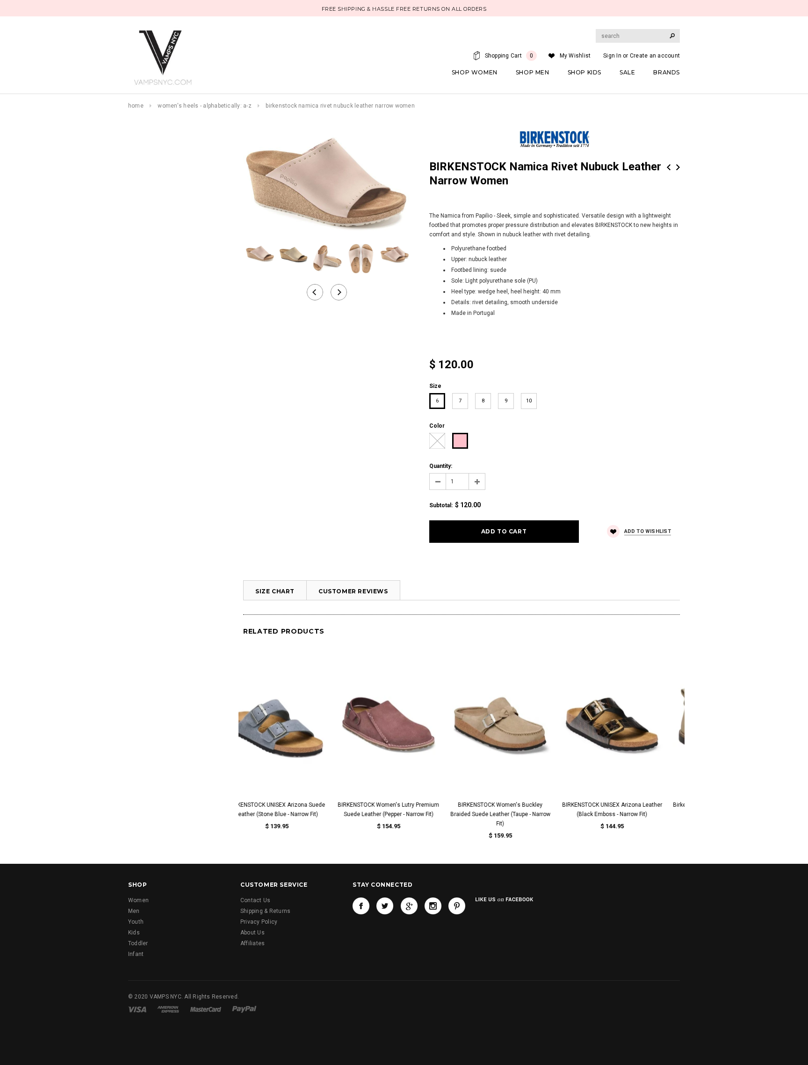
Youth (136, 922)
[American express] (168, 1009)
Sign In (612, 55)
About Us (252, 932)
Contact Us (255, 900)
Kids (134, 932)
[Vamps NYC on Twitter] (384, 905)
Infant (136, 954)
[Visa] (137, 1009)
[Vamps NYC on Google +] (409, 905)
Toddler (138, 943)
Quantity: (440, 466)
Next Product (678, 167)
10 (529, 401)
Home (136, 105)
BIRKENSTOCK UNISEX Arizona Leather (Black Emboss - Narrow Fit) (630, 809)
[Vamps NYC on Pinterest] (456, 905)
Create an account (655, 55)
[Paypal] (244, 1009)
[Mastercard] (205, 1009)
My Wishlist (575, 55)
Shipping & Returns (265, 911)
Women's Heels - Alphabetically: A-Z (204, 105)
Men (134, 911)
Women (138, 900)
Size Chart (275, 591)
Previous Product (669, 167)
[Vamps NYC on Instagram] (433, 905)
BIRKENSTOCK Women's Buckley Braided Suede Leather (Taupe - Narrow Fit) (518, 814)
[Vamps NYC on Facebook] (361, 905)
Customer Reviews (353, 591)
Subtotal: (441, 505)
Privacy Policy (258, 922)
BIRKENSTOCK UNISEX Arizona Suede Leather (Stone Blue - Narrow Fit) (294, 809)
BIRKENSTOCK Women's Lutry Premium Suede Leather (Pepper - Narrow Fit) (406, 809)
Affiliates (252, 943)
